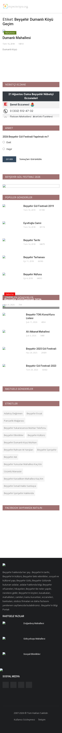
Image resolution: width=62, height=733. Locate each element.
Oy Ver (9, 159)
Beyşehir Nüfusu (32, 274)
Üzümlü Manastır (13, 471)
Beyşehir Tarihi (31, 240)
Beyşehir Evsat (34, 413)
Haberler (10, 294)
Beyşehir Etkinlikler (14, 435)
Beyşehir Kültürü (36, 435)
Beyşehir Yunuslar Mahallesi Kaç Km (23, 464)
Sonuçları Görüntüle (30, 159)
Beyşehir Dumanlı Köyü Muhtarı (20, 442)
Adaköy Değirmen (13, 413)
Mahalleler (10, 32)
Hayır (9, 149)
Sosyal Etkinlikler (31, 654)
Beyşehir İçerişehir (46, 449)
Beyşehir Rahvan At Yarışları (18, 449)
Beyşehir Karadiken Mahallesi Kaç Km (23, 478)
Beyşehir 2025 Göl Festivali (41, 348)
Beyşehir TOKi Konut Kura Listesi (40, 316)
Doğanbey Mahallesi (33, 623)
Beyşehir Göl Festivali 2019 (38, 206)
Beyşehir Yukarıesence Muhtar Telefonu (25, 427)
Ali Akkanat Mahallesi (38, 331)
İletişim (41, 719)
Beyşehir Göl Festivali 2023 (41, 365)
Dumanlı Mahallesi (17, 38)
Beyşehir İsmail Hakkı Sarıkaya (20, 485)
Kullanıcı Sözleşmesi (24, 719)
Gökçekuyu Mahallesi (34, 638)
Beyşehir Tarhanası (34, 257)
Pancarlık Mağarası (14, 420)
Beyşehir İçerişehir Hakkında (19, 493)
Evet (8, 142)
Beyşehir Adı (10, 456)
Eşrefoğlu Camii (32, 223)
